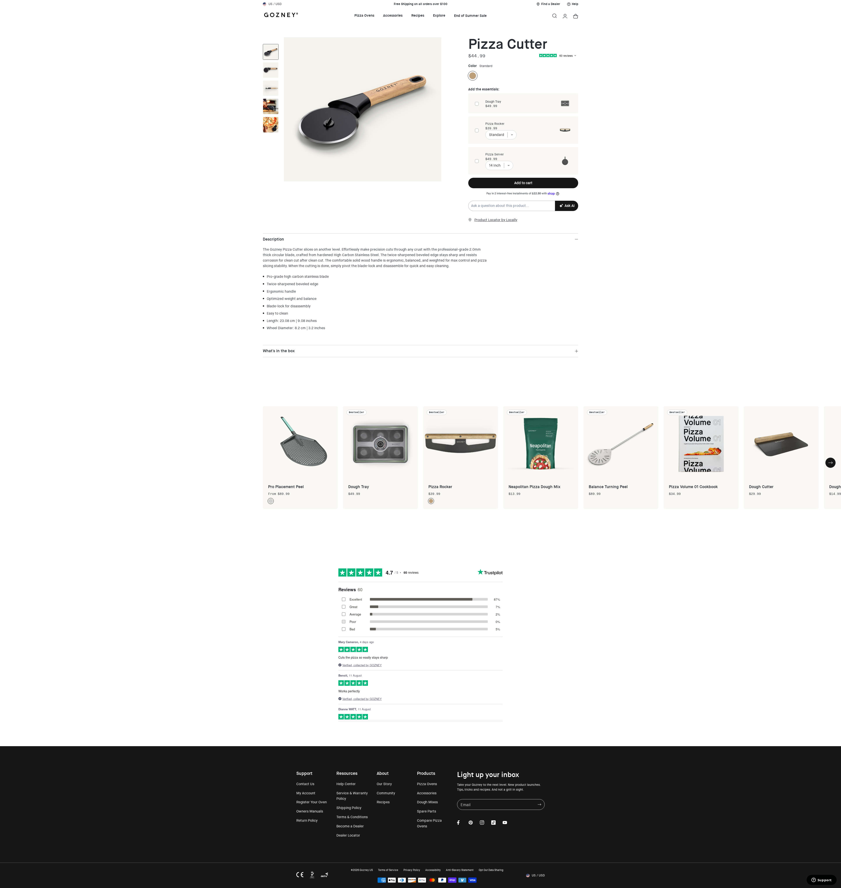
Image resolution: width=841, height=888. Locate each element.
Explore (439, 15)
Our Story (384, 784)
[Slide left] (271, 39)
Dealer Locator (348, 835)
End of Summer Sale (470, 15)
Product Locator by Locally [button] (495, 220)
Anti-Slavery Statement (460, 870)
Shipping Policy (348, 807)
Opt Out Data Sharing (491, 870)
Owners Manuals (309, 811)
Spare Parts (426, 811)
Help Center (346, 784)
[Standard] (472, 75)
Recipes (417, 15)
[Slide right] (271, 137)
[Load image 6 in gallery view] (271, 125)
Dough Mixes (427, 802)
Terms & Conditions (352, 817)
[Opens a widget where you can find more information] (821, 880)
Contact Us (305, 784)
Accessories (393, 15)
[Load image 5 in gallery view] (271, 106)
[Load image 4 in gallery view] (271, 88)
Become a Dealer (350, 826)
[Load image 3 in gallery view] (271, 52)
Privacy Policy (411, 870)
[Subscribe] (539, 804)
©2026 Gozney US (362, 870)
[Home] (281, 16)
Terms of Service (388, 870)
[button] (554, 15)
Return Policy (307, 820)
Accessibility (433, 870)
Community (386, 793)
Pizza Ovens (364, 15)
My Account (305, 793)
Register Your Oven (311, 802)
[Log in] (565, 16)
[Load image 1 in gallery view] (271, 70)
